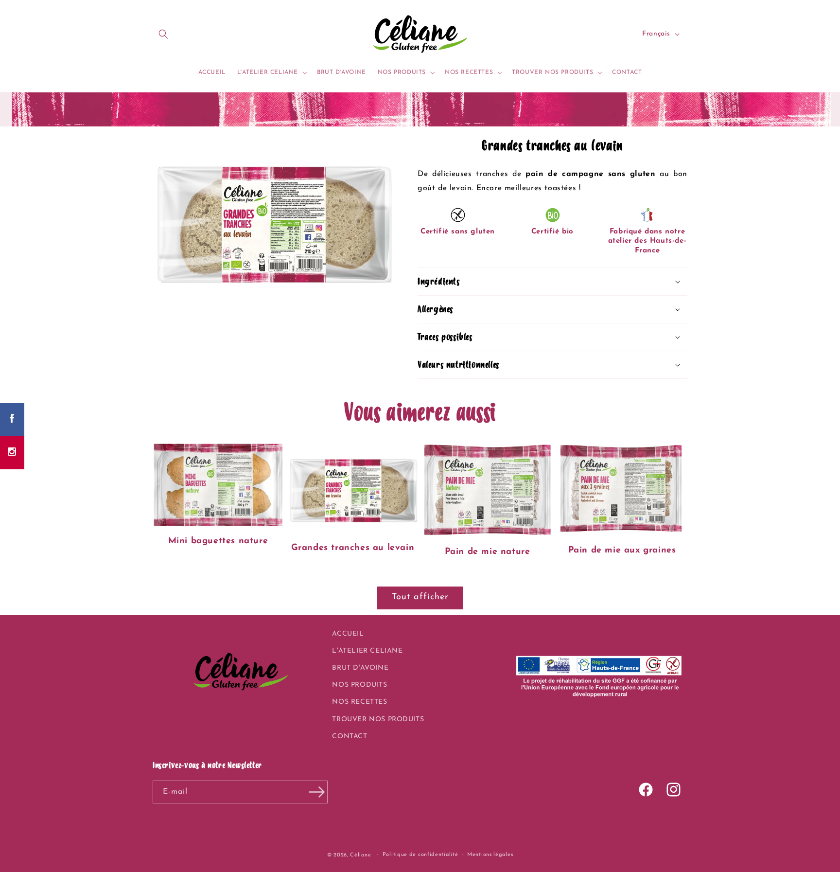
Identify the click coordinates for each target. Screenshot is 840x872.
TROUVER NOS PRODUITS (378, 719)
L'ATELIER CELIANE (367, 651)
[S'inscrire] (316, 792)
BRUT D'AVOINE (360, 668)
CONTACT (349, 736)
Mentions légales (490, 854)
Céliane (360, 855)
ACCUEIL (348, 634)
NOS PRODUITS (359, 685)
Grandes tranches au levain (353, 548)
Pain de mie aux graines (622, 550)
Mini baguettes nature (218, 541)
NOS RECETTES (359, 702)
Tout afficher (420, 597)
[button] (163, 34)
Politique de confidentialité (420, 854)
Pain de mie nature (487, 552)
